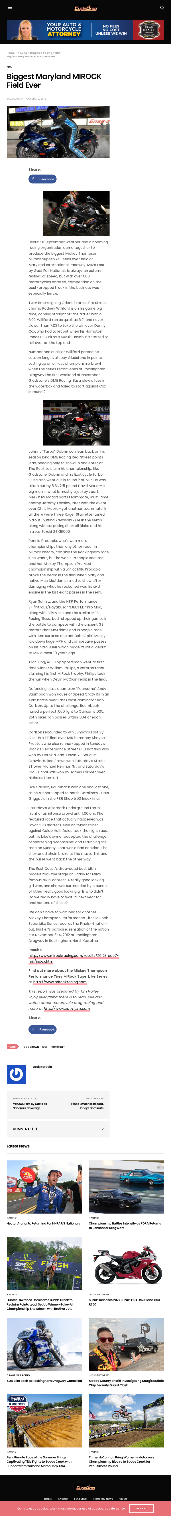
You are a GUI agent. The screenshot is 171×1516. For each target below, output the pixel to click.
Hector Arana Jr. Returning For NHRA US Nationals (43, 1223)
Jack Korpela (15, 98)
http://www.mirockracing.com (60, 982)
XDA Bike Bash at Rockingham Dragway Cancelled (44, 1381)
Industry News (99, 1294)
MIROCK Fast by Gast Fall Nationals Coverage (30, 1106)
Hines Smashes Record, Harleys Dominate (87, 1106)
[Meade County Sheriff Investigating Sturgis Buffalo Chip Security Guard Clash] (126, 1344)
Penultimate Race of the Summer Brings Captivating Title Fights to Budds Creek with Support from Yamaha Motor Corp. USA (39, 1461)
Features (80, 1499)
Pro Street (58, 1047)
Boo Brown (31, 1047)
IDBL (44, 1047)
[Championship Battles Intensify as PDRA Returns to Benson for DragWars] (126, 1187)
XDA (9, 67)
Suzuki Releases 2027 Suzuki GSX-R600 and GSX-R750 (125, 1302)
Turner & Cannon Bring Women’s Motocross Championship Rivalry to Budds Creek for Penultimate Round (121, 1461)
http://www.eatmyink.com (67, 1008)
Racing (12, 1218)
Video (123, 1499)
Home (48, 1499)
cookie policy (115, 1508)
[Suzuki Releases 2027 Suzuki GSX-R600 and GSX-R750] (126, 1263)
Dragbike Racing (18, 1375)
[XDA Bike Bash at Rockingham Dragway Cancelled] (44, 1344)
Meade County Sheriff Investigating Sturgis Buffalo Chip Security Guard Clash (126, 1383)
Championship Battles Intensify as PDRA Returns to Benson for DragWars (125, 1225)
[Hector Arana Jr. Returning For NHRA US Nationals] (44, 1187)
